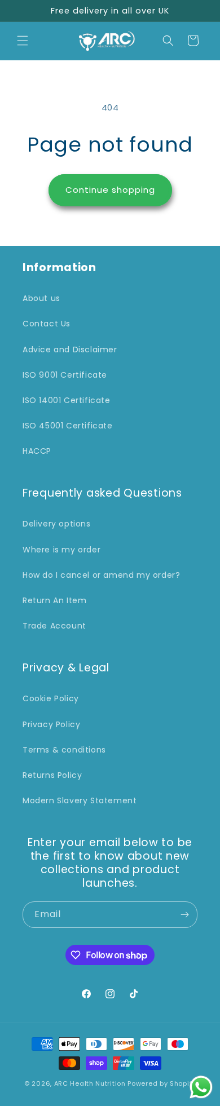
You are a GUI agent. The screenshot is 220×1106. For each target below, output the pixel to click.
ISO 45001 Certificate (68, 425)
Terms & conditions (64, 749)
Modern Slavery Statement (80, 800)
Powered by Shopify (161, 1083)
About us (41, 298)
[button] (22, 40)
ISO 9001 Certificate (65, 375)
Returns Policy (52, 775)
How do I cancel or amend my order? (101, 575)
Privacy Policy (51, 724)
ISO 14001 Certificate (67, 400)
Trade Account (54, 625)
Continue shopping (110, 190)
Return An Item (54, 600)
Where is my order (61, 549)
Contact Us (47, 323)
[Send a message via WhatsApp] (201, 1087)
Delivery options (57, 523)
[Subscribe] (184, 914)
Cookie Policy (51, 698)
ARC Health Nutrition (90, 1083)
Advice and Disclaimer (70, 349)
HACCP (37, 451)
